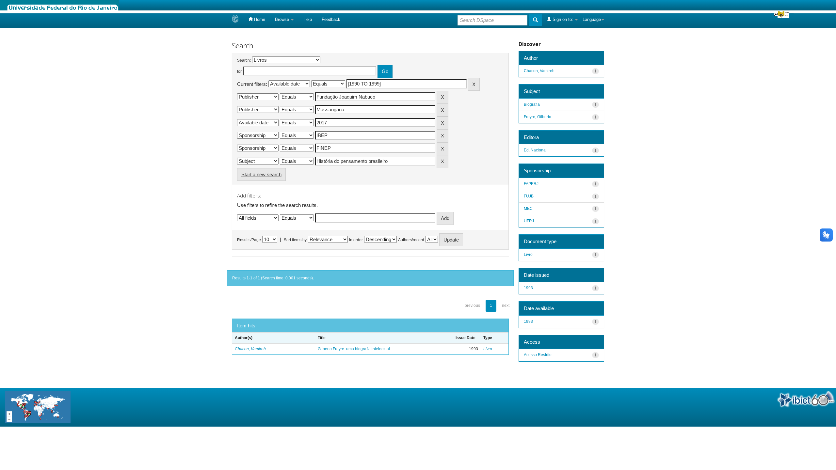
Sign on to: (562, 19)
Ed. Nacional (535, 150)
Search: (244, 60)
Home (259, 19)
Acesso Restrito (538, 354)
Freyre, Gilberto (537, 117)
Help (307, 19)
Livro (487, 349)
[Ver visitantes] (38, 406)
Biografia (532, 104)
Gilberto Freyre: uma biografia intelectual (354, 349)
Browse (282, 19)
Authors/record (411, 240)
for (239, 71)
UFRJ (529, 221)
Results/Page (249, 240)
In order (356, 240)
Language (592, 19)
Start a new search (261, 174)
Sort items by (295, 240)
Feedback (331, 19)
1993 (528, 288)
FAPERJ (531, 183)
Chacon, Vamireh (250, 349)
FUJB (529, 196)
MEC (528, 208)
